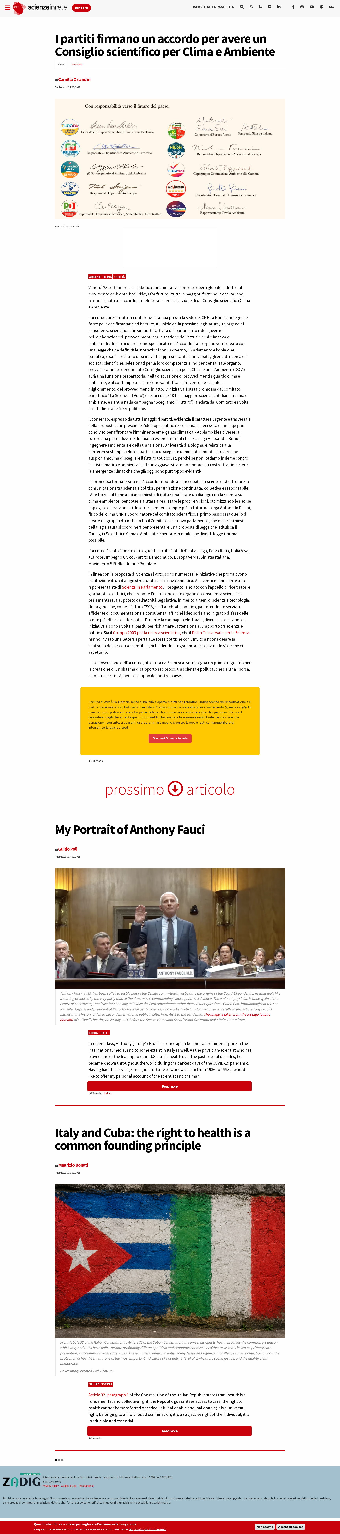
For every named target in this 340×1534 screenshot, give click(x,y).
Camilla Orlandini (74, 79)
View (62, 65)
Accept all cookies (290, 1526)
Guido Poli (67, 849)
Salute (94, 1384)
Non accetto (265, 1526)
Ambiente (95, 277)
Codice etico (68, 1486)
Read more (169, 1086)
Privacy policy (50, 1486)
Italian (107, 1093)
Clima (108, 277)
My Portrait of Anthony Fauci (130, 829)
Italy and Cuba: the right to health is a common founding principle (153, 1138)
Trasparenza (86, 1486)
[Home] (42, 9)
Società (119, 277)
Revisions (76, 64)
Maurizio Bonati (73, 1165)
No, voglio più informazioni (147, 1529)
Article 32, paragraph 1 (108, 1395)
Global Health (99, 1033)
